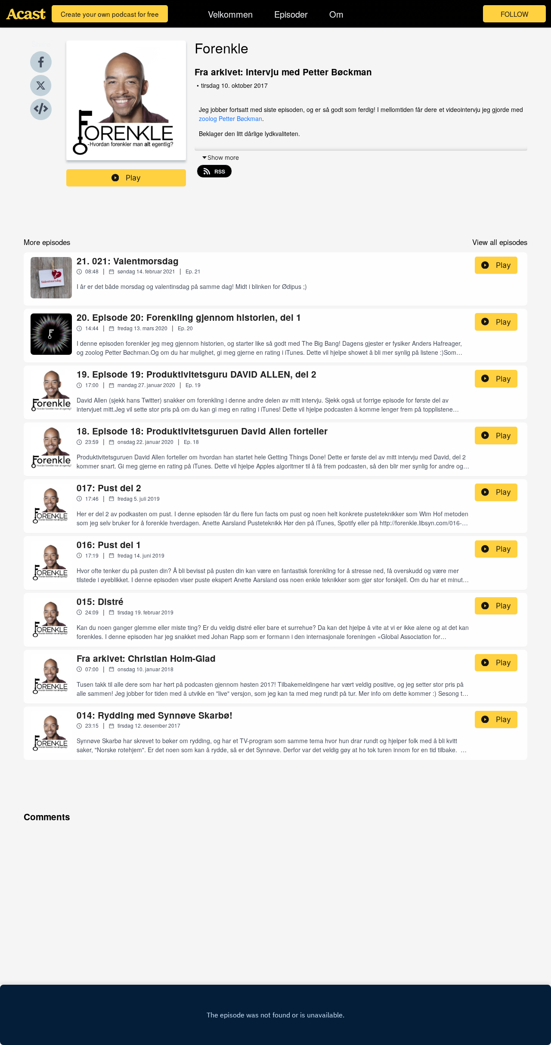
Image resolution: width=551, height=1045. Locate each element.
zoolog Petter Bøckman (230, 118)
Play (133, 177)
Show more (223, 157)
